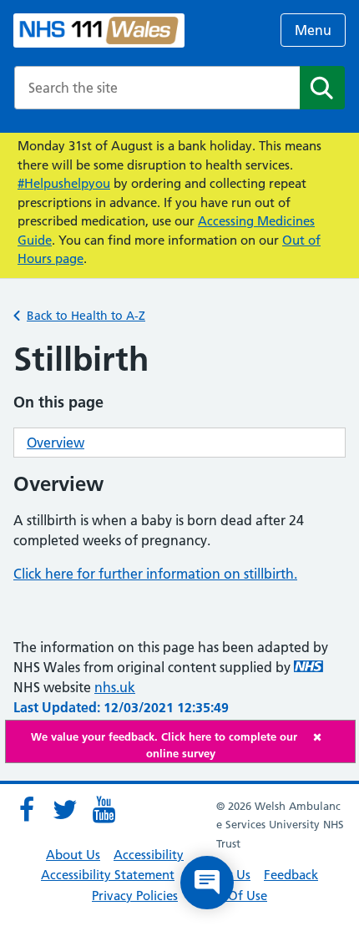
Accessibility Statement (107, 875)
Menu (313, 30)
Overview (55, 442)
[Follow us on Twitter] (65, 810)
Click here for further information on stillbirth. (155, 573)
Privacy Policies (135, 895)
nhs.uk (114, 687)
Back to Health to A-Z (86, 315)
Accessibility (149, 855)
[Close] (329, 737)
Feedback (291, 875)
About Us (73, 855)
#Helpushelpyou (64, 183)
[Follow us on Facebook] (26, 810)
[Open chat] (207, 882)
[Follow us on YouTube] (103, 810)
